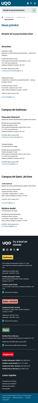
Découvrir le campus (11, 292)
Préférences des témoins (18, 397)
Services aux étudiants (9, 384)
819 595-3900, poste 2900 (17, 342)
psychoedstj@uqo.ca (8, 97)
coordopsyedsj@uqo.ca (9, 226)
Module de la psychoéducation (13, 10)
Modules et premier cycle (10, 17)
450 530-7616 (14, 315)
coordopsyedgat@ (8, 164)
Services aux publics (8, 386)
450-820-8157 (25, 366)
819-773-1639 (23, 363)
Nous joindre (6, 388)
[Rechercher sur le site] (31, 3)
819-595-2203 (25, 360)
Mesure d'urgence (6, 397)
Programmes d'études (9, 381)
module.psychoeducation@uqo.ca (12, 71)
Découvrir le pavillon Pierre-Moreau (16, 345)
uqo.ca (16, 164)
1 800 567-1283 (14, 273)
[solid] (3, 292)
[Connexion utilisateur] (28, 3)
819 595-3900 (14, 271)
